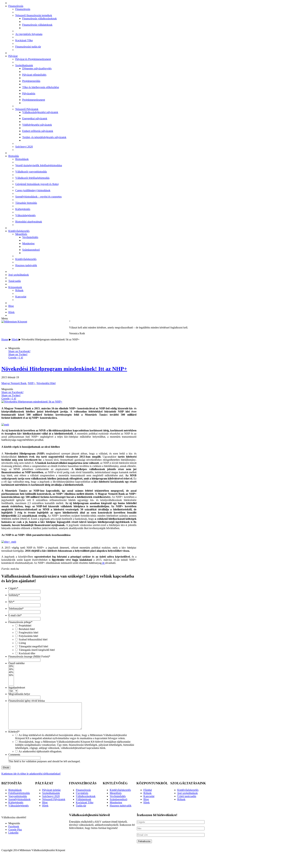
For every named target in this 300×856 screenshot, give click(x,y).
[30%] (11, 669)
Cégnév (13, 588)
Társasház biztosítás (26, 202)
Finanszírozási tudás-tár (28, 46)
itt (103, 562)
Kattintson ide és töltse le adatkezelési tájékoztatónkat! (31, 773)
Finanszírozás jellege (20, 622)
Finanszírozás (15, 6)
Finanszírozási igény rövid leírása (26, 700)
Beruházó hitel (27, 629)
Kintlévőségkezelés (19, 230)
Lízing (22, 642)
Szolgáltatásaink (24, 65)
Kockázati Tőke (24, 40)
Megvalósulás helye (19, 693)
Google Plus (15, 829)
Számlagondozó (31, 249)
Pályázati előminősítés (34, 74)
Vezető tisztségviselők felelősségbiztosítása (38, 165)
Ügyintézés (82, 793)
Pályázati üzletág (51, 789)
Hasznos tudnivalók (26, 265)
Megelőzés (21, 234)
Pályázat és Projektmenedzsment (33, 59)
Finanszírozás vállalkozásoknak (39, 18)
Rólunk (19, 290)
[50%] (11, 675)
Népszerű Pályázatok (26, 109)
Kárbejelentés (22, 209)
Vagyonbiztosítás (17, 796)
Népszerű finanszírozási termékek (33, 15)
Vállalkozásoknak (85, 796)
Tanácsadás (14, 280)
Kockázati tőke (27, 653)
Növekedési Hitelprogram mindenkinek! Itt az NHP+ (64, 369)
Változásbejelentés (25, 215)
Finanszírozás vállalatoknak (37, 24)
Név (11, 601)
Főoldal (147, 789)
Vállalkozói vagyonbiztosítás (31, 171)
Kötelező (14, 731)
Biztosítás (13, 156)
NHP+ (31, 383)
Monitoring (28, 243)
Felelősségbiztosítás (19, 793)
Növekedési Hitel (46, 383)
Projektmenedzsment (33, 99)
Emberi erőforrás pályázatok (37, 131)
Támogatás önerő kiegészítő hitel (37, 649)
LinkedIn (13, 832)
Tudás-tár (81, 805)
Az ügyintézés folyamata (28, 34)
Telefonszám (16, 608)
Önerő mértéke (16, 663)
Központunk (15, 287)
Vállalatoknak (83, 799)
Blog (11, 305)
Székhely (14, 595)
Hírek (11, 312)
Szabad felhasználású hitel (33, 639)
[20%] (11, 666)
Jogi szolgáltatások (18, 274)
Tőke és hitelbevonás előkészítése (40, 87)
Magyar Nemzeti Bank (13, 383)
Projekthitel (25, 625)
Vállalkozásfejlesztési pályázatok (40, 112)
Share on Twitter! (17, 354)
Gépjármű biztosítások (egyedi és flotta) (37, 184)
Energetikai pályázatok (34, 118)
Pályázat (13, 56)
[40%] (11, 672)
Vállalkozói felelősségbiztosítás (32, 177)
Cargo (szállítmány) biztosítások (32, 190)
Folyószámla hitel (28, 635)
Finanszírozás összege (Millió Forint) (29, 656)
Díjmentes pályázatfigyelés (37, 68)
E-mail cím (15, 615)
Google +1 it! (15, 357)
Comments (14, 754)
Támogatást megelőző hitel (33, 646)
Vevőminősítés (30, 237)
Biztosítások (22, 159)
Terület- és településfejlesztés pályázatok (44, 137)
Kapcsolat (20, 296)
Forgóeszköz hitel (28, 632)
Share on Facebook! (19, 351)
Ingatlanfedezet (16, 687)
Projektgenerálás (31, 81)
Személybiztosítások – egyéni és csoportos (38, 196)
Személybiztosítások (19, 799)
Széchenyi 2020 (24, 146)
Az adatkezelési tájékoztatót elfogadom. (40, 751)
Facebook (13, 826)
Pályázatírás (28, 93)
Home (4, 339)
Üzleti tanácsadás (186, 796)
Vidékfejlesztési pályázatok (37, 124)
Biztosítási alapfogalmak (28, 221)
